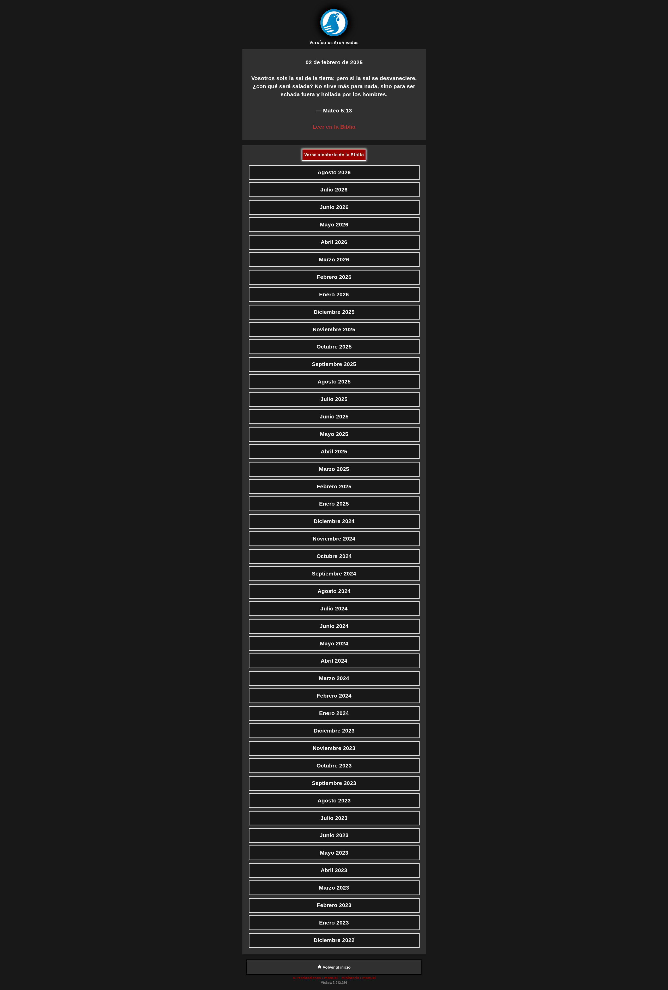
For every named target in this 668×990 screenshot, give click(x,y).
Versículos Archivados (334, 42)
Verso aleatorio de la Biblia (334, 154)
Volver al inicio (336, 967)
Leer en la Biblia (334, 127)
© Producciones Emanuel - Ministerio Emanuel (334, 978)
